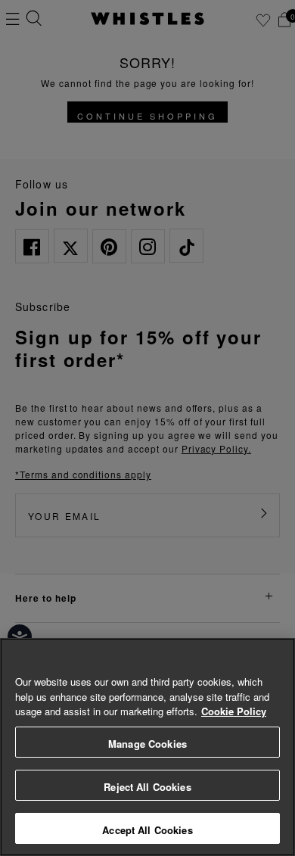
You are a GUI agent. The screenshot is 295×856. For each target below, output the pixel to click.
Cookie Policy (233, 711)
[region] (147, 747)
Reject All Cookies (147, 787)
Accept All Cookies (147, 830)
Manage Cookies (147, 743)
